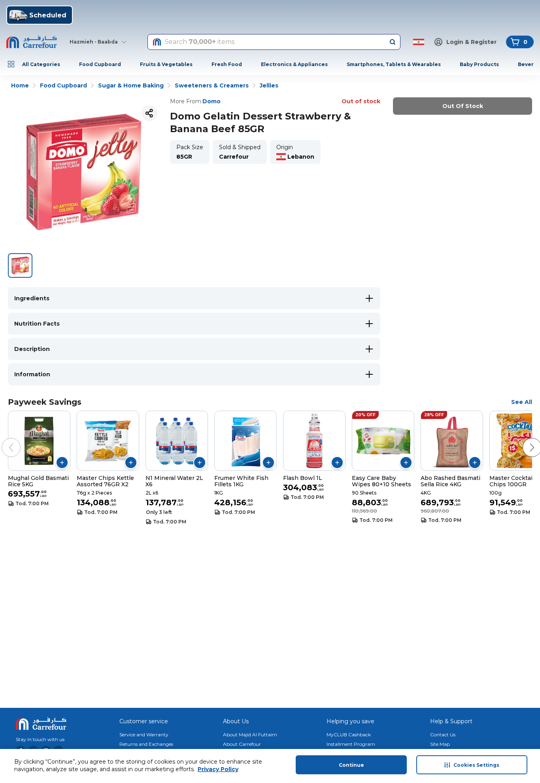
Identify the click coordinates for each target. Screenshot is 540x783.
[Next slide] (524, 439)
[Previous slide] (3, 439)
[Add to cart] (62, 462)
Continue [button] (351, 765)
